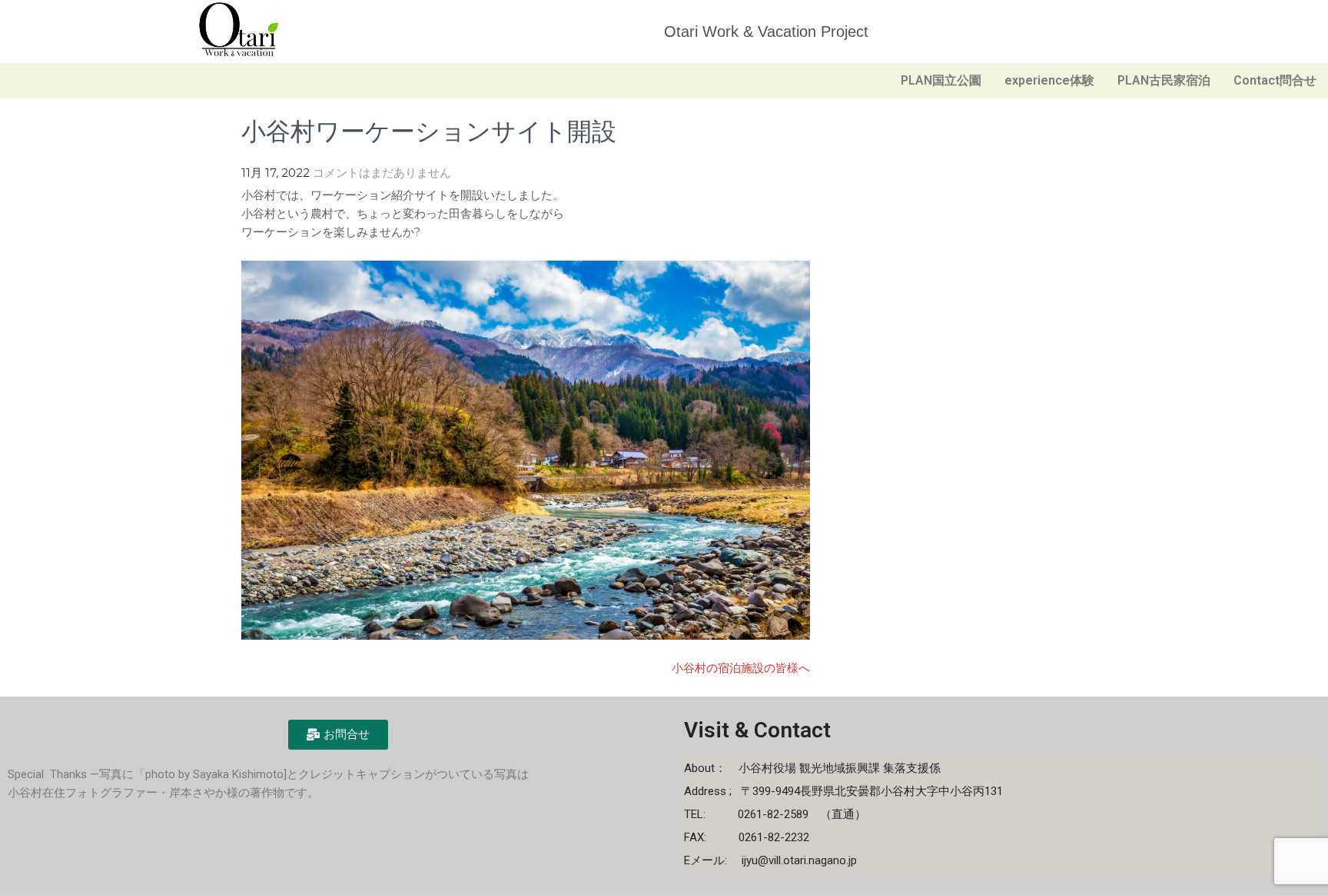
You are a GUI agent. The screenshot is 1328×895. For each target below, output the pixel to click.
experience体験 (1049, 80)
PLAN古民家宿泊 (1163, 80)
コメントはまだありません (382, 172)
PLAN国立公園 (941, 80)
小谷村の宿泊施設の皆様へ (741, 667)
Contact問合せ (1274, 80)
